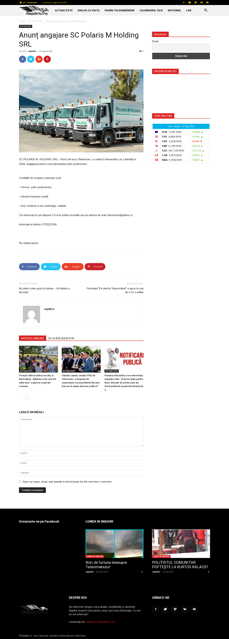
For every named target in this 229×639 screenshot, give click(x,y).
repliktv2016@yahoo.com (100, 621)
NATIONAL (174, 10)
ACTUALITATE (64, 10)
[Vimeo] (195, 2)
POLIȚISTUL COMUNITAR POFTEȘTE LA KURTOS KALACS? (180, 564)
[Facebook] (183, 2)
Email (155, 41)
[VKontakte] (201, 2)
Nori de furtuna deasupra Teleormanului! (106, 564)
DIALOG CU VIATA (89, 10)
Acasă (22, 21)
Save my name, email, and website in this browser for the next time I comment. (67, 481)
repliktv (32, 51)
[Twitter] (189, 2)
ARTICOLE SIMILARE (32, 338)
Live (188, 10)
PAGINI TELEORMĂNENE (120, 10)
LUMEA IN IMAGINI (95, 556)
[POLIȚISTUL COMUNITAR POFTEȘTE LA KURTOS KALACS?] (181, 543)
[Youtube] (207, 2)
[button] (205, 10)
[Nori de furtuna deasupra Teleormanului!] (114, 543)
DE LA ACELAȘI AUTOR (61, 338)
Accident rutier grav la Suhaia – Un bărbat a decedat (44, 290)
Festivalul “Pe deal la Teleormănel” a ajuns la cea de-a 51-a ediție (115, 290)
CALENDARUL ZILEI (151, 10)
